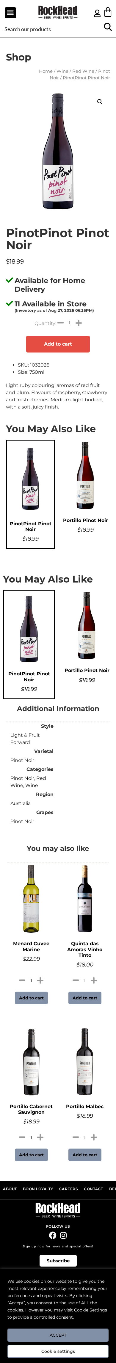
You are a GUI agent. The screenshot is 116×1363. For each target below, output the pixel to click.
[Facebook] (53, 1235)
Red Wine (83, 71)
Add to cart (58, 344)
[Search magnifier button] (108, 29)
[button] (10, 13)
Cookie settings (58, 1351)
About (10, 1189)
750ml (36, 372)
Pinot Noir (22, 778)
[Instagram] (63, 1235)
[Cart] (108, 12)
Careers (68, 1189)
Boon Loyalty (38, 1189)
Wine (62, 71)
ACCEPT (58, 1335)
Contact (93, 1189)
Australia (20, 803)
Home (46, 71)
